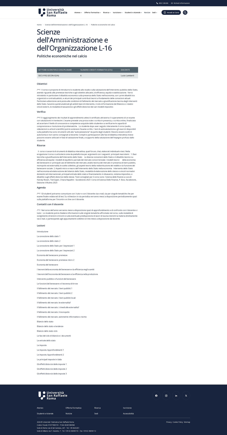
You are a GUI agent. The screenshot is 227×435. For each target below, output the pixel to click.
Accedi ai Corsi (173, 12)
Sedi (96, 413)
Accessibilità (128, 413)
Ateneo (40, 408)
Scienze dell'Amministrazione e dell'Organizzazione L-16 (66, 25)
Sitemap (187, 422)
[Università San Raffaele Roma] (53, 12)
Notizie (69, 413)
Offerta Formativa (73, 408)
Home (39, 25)
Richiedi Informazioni (182, 3)
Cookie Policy (178, 422)
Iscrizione (127, 408)
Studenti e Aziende (45, 413)
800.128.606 (163, 3)
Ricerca (97, 408)
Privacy (169, 422)
